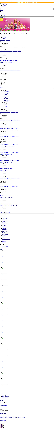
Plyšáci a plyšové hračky (5, 396)
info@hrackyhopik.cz (3, 413)
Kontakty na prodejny (3, 405)
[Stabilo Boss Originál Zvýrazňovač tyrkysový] (6, 197)
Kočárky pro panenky (5, 397)
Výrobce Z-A (5, 97)
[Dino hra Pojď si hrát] (3, 41)
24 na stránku (5, 104)
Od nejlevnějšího (6, 98)
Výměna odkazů (19, 417)
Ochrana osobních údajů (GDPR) (11, 417)
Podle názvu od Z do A (7, 99)
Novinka (2, 81)
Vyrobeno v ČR (3, 83)
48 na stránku (5, 105)
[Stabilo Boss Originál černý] (4, 170)
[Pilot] (1, 249)
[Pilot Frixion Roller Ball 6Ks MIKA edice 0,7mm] (7, 62)
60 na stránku (5, 106)
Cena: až (3, 79)
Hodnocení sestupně (6, 91)
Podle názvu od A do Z (7, 92)
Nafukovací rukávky (5, 398)
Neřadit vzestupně (6, 93)
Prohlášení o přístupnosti (3, 417)
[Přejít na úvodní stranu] (3, 3)
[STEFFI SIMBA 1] (3, 31)
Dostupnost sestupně (6, 96)
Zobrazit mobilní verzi (3, 420)
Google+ (1, 400)
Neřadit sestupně (6, 101)
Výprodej (3, 82)
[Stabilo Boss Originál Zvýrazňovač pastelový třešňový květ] (8, 205)
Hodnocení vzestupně (6, 100)
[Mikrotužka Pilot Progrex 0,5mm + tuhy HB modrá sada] (8, 52)
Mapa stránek (23, 417)
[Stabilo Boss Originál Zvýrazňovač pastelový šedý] (7, 146)
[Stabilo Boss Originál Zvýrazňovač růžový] (6, 154)
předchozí (1, 212)
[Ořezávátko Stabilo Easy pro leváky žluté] (6, 113)
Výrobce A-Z (5, 94)
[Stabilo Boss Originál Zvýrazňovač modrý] (6, 162)
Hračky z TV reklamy (5, 395)
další (9, 212)
